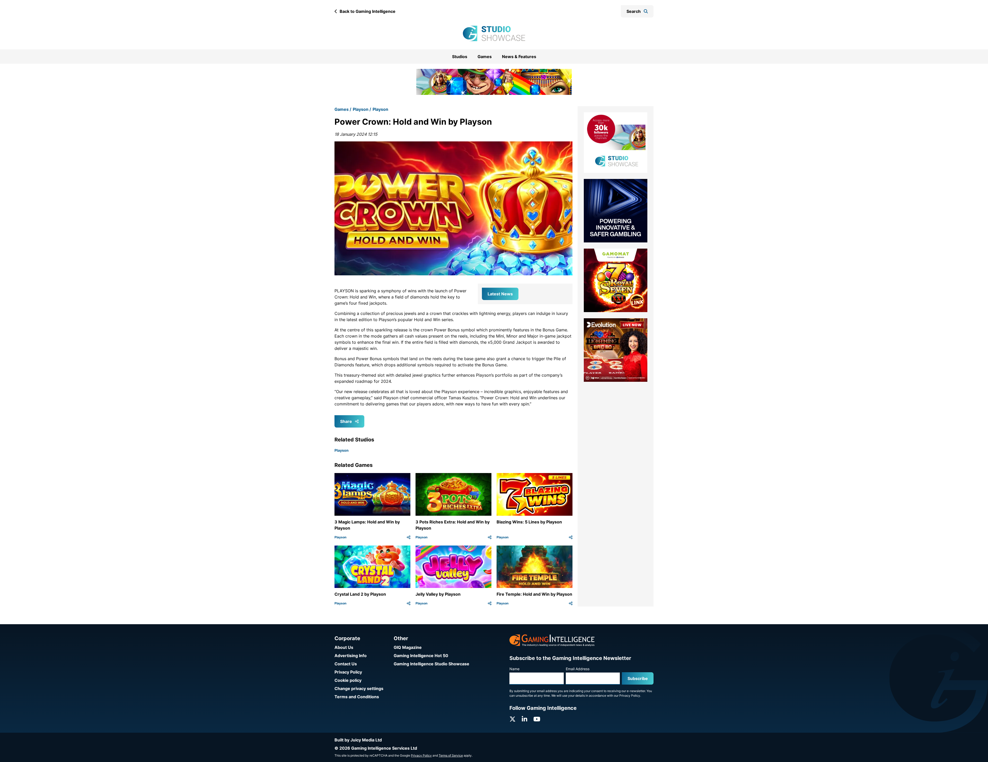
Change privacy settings (358, 688)
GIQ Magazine (408, 647)
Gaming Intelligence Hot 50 (421, 655)
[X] (512, 719)
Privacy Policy (348, 672)
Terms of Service (451, 755)
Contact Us (345, 663)
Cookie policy (347, 680)
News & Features (519, 56)
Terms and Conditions (356, 696)
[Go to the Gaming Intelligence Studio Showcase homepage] (494, 33)
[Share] (408, 531)
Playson (360, 102)
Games (485, 56)
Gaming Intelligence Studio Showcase (431, 663)
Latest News (500, 287)
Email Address (577, 669)
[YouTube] (536, 719)
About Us (343, 647)
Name (514, 669)
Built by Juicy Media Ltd (358, 739)
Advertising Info (350, 655)
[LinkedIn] (524, 719)
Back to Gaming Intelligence (367, 11)
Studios (459, 56)
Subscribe (638, 678)
